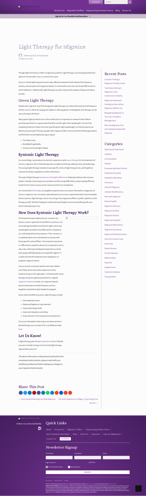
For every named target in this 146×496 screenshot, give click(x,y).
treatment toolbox (48, 341)
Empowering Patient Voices (116, 168)
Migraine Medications (114, 225)
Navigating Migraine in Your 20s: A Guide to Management (114, 117)
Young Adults (110, 277)
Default (108, 164)
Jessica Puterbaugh (40, 55)
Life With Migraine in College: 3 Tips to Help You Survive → (78, 401)
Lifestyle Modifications (114, 192)
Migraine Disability (112, 220)
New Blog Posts (75, 467)
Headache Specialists (113, 178)
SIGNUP (87, 472)
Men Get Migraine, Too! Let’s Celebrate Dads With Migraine (115, 129)
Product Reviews (111, 253)
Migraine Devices (112, 215)
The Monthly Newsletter (55, 467)
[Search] (130, 2)
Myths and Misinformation (116, 234)
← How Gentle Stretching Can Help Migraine (36, 399)
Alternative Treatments (114, 149)
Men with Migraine (112, 197)
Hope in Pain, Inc (90, 484)
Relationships (110, 258)
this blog (37, 191)
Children (108, 154)
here (20, 329)
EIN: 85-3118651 (113, 484)
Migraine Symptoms (113, 230)
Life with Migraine (112, 187)
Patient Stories (110, 248)
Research (22, 82)
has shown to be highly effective (52, 177)
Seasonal (108, 262)
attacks (28, 110)
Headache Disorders (113, 173)
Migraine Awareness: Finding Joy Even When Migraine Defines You (114, 104)
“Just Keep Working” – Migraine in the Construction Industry (114, 92)
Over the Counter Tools (114, 239)
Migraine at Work (112, 211)
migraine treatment (26, 282)
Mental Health (111, 201)
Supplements (110, 267)
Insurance (109, 182)
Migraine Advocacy (112, 206)
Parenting (109, 244)
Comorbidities (110, 159)
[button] (18, 428)
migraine (40, 77)
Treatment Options (112, 272)
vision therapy (72, 160)
